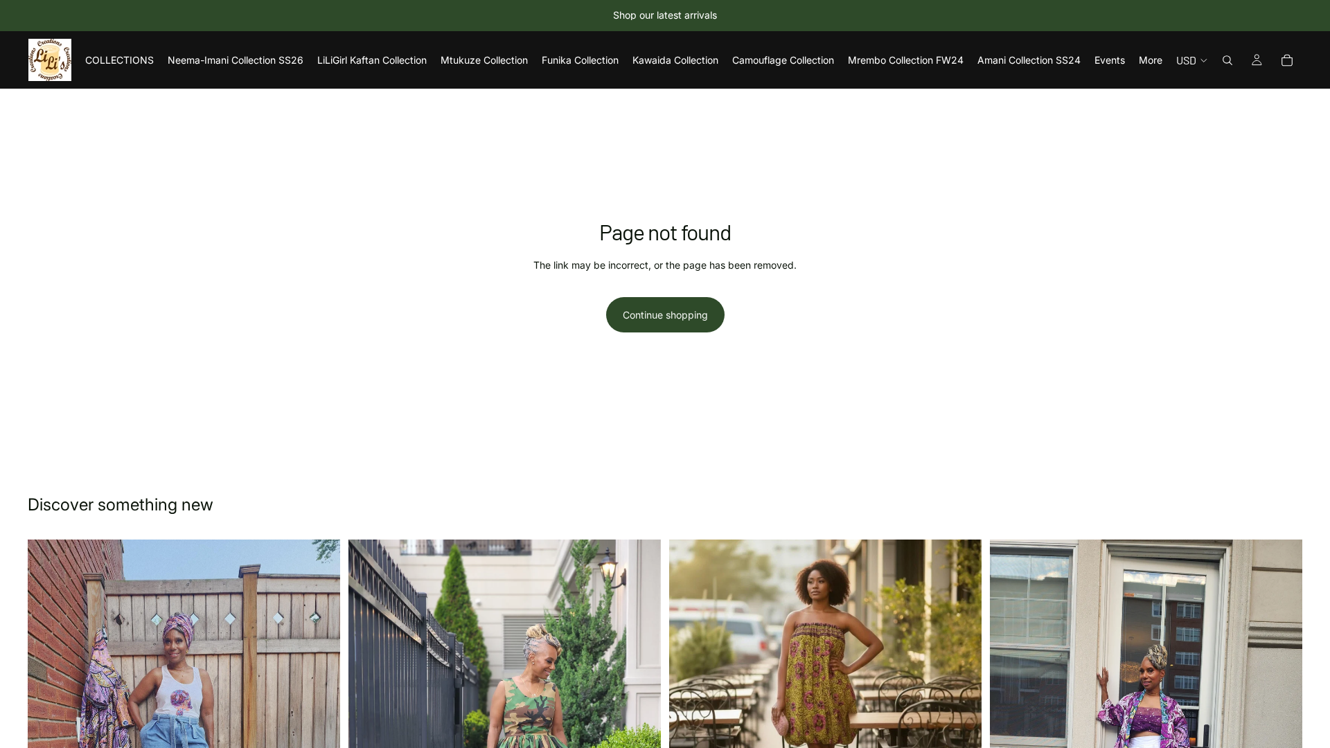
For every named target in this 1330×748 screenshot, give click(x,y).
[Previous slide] (690, 695)
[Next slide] (961, 695)
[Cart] (1287, 60)
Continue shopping (665, 315)
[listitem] (1150, 60)
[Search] (1227, 60)
